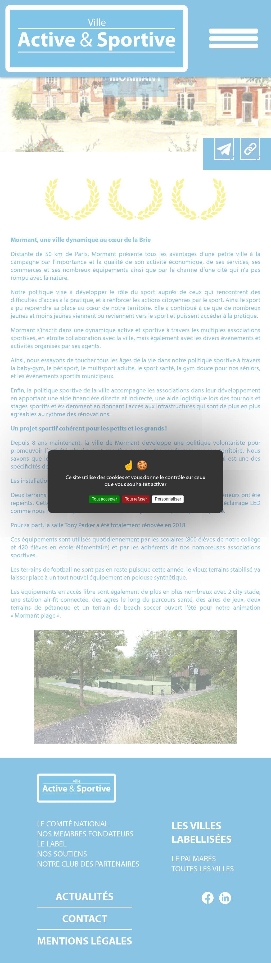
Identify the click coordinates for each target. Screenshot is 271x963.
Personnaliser (168, 499)
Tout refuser (136, 499)
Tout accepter (104, 499)
